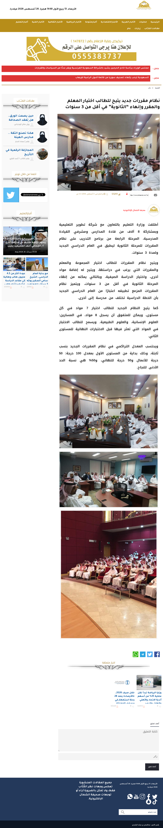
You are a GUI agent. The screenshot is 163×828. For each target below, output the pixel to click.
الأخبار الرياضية (73, 22)
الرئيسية (155, 22)
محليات (143, 22)
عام (129, 29)
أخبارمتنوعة (91, 22)
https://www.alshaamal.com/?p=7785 (139, 195)
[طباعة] (155, 195)
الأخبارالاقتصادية (109, 22)
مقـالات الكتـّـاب (151, 29)
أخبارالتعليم (22, 22)
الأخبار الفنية (38, 22)
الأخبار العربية (128, 22)
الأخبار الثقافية (55, 22)
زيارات (138, 29)
